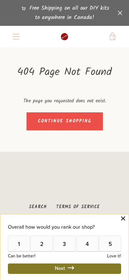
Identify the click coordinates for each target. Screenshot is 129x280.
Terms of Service (78, 207)
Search (38, 207)
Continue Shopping (64, 121)
